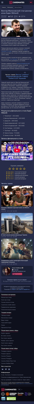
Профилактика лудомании (8, 307)
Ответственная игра (25, 377)
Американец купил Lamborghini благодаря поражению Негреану (14, 261)
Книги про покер (5, 300)
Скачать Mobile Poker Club (8, 361)
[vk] (2, 369)
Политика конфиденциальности (10, 377)
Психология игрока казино (8, 309)
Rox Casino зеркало (6, 338)
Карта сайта (26, 380)
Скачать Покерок (6, 356)
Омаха (3, 325)
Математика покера (6, 318)
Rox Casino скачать (6, 345)
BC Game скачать (6, 336)
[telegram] (6, 369)
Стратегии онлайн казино (8, 305)
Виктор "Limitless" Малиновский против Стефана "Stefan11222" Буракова (17, 76)
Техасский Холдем (6, 322)
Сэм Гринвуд (13, 59)
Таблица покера (5, 315)
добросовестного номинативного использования (17, 384)
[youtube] (9, 369)
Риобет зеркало (5, 333)
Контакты (7, 375)
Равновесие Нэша (6, 327)
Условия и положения (17, 375)
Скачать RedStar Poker (7, 363)
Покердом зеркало (6, 351)
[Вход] (31, 2)
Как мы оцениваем (6, 380)
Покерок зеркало (6, 353)
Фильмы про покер (6, 297)
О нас (2, 375)
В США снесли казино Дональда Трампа (14, 235)
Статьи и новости (17, 380)
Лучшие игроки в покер (7, 302)
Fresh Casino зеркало (7, 343)
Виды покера (4, 320)
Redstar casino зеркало (7, 340)
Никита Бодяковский (23, 63)
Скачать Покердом (6, 358)
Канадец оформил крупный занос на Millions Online (15, 208)
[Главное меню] (2, 2)
